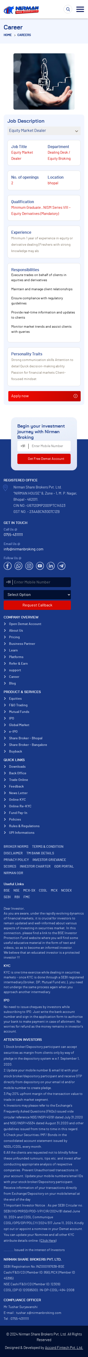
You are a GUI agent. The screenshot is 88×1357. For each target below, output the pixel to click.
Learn (13, 650)
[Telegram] (61, 566)
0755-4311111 (13, 535)
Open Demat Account (25, 624)
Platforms (16, 657)
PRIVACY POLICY (16, 860)
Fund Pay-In (18, 813)
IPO (11, 718)
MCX (54, 890)
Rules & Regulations (24, 826)
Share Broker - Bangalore (28, 745)
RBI (17, 897)
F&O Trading (18, 705)
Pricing (14, 637)
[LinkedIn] (51, 566)
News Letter (18, 793)
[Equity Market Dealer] (44, 131)
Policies (15, 819)
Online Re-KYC (20, 806)
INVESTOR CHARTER (35, 866)
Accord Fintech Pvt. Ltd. (64, 1348)
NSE (16, 890)
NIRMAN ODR (13, 873)
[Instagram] (29, 566)
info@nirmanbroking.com (23, 549)
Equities (15, 698)
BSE (7, 890)
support (15, 670)
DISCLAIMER (13, 853)
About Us (16, 630)
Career (14, 677)
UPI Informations (21, 833)
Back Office (17, 773)
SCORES (10, 866)
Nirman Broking (22, 9)
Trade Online (18, 780)
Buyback (15, 751)
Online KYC (17, 799)
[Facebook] (8, 566)
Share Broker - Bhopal (25, 738)
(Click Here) (48, 1240)
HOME (8, 35)
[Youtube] (40, 566)
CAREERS (24, 35)
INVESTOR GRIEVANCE (49, 860)
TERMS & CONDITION (47, 846)
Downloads (17, 766)
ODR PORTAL (64, 866)
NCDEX (66, 890)
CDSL (43, 890)
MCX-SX (29, 890)
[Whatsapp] (18, 566)
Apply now (20, 396)
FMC (26, 897)
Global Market (19, 725)
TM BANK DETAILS (40, 853)
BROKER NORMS (16, 846)
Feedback (16, 786)
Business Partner (22, 644)
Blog (12, 683)
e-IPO (13, 731)
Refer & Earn (18, 663)
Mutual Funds (19, 712)
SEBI (7, 897)
